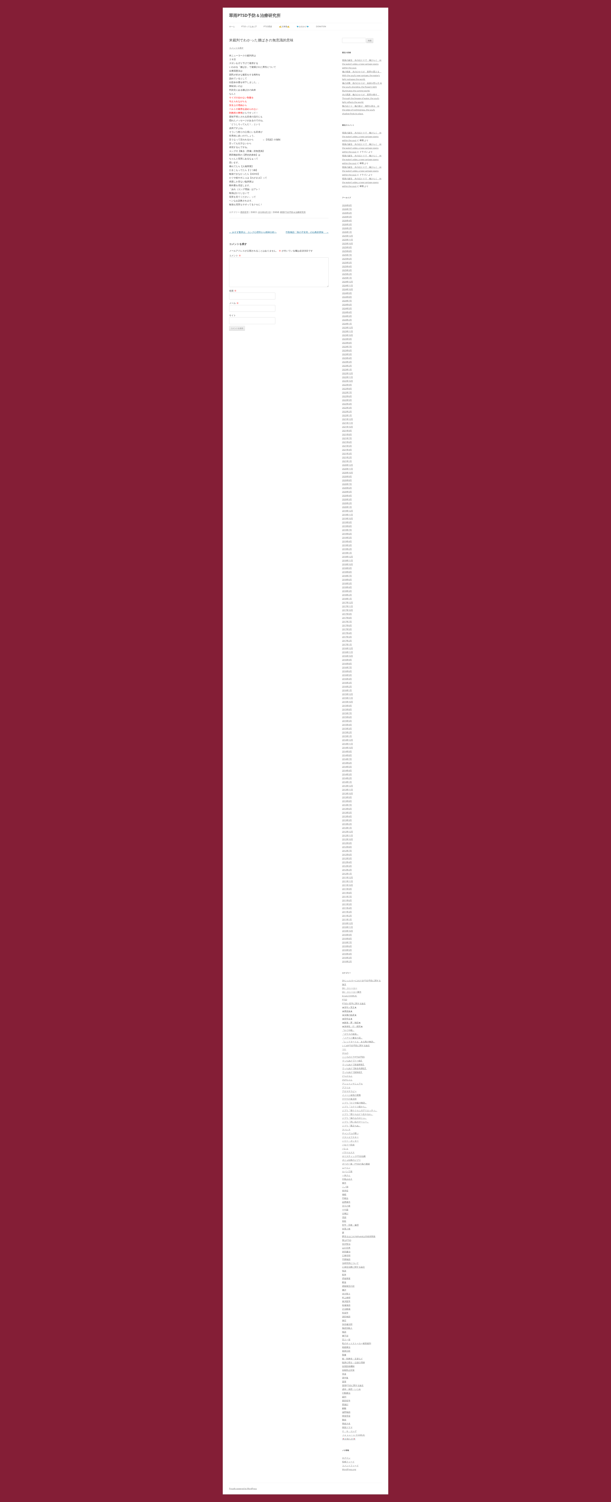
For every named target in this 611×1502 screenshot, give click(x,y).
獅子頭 (345, 1335)
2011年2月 (347, 915)
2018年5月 (347, 583)
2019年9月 (347, 522)
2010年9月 (347, 934)
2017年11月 (347, 606)
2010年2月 (347, 961)
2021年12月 (347, 419)
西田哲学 (244, 212)
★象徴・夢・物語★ (351, 1022)
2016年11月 (347, 652)
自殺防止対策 (348, 1370)
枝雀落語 (346, 1305)
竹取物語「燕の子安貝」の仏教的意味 (307, 232)
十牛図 (345, 1209)
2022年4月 (347, 403)
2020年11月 (347, 468)
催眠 (344, 1194)
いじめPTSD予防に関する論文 (356, 1045)
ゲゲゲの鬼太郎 (349, 1098)
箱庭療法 (346, 1347)
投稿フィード (348, 1461)
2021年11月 (347, 423)
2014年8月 (347, 755)
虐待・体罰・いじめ (351, 1389)
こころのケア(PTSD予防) (353, 1056)
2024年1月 (347, 323)
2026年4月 (347, 220)
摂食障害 (346, 1278)
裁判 (344, 1396)
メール (234, 303)
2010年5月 (347, 950)
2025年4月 (347, 266)
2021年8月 (347, 434)
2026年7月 (347, 209)
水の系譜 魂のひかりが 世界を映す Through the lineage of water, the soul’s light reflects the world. (360, 98)
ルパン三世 (347, 1171)
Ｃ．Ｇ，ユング (349, 1431)
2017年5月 (347, 629)
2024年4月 (347, 312)
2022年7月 (347, 392)
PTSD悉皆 (267, 26)
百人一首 (346, 1339)
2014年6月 (347, 762)
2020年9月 (347, 476)
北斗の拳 (346, 1205)
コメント (235, 255)
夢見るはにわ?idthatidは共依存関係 (358, 1236)
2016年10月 (347, 655)
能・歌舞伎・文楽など (352, 1358)
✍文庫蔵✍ (284, 26)
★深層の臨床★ (349, 1014)
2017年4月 (347, 633)
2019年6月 (347, 533)
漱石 (344, 1320)
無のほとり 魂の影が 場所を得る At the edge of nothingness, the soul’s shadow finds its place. (360, 110)
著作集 (345, 1377)
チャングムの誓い (350, 1133)
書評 (344, 1289)
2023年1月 (347, 369)
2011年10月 (347, 885)
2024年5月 (347, 308)
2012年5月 (347, 858)
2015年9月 (347, 705)
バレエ (345, 1148)
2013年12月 (347, 785)
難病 (344, 1419)
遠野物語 (346, 1412)
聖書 (344, 1354)
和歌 (344, 1221)
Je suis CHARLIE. (349, 995)
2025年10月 (347, 243)
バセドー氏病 (348, 1144)
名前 (232, 290)
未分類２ (346, 1293)
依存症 (345, 1190)
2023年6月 (347, 350)
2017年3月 (347, 636)
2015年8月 (347, 709)
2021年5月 (347, 445)
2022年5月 (347, 400)
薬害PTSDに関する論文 (353, 1385)
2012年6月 (347, 854)
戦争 (344, 1274)
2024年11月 (347, 285)
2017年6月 (347, 625)
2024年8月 (347, 296)
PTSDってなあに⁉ (248, 26)
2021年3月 (347, 453)
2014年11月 (347, 743)
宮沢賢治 (346, 1244)
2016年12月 (347, 648)
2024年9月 (347, 293)
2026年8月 (347, 205)
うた (344, 1049)
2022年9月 (347, 384)
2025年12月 (347, 235)
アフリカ (346, 1087)
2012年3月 (347, 866)
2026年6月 (347, 212)
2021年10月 (347, 426)
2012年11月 (347, 835)
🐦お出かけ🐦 (303, 26)
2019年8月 (347, 526)
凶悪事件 (346, 1202)
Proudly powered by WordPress (243, 1488)
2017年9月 (347, 613)
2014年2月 (347, 778)
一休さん (346, 1175)
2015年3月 (347, 728)
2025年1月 (347, 277)
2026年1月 (347, 232)
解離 (344, 1408)
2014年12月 (347, 740)
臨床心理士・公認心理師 (353, 1362)
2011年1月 (347, 919)
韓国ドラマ (347, 1427)
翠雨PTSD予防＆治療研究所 (255, 15)
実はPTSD (346, 1240)
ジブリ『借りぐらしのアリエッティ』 (359, 1110)
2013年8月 (347, 801)
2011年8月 (347, 892)
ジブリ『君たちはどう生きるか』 (357, 1114)
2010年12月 (347, 923)
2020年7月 (347, 484)
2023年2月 (347, 365)
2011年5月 (347, 904)
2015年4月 (347, 724)
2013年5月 (347, 812)
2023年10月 (347, 335)
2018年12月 (347, 556)
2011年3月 (347, 911)
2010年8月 (347, 938)
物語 (344, 1331)
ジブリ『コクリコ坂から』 (354, 1106)
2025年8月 (347, 251)
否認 (344, 1217)
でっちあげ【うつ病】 (352, 1060)
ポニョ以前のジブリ (351, 1160)
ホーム (232, 26)
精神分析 (346, 1351)
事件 (344, 1183)
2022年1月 (347, 415)
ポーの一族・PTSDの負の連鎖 (356, 1163)
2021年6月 (347, 442)
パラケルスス (348, 1152)
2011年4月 (347, 908)
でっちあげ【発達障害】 (353, 1064)
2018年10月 (347, 564)
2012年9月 (347, 843)
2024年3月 (347, 316)
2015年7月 (347, 713)
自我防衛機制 (348, 1366)
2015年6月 (347, 717)
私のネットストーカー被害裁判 (356, 1343)
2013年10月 (347, 793)
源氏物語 (346, 1316)
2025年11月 (347, 239)
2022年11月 (347, 377)
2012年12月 (347, 831)
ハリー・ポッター (350, 1141)
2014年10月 (347, 747)
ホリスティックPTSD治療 (354, 1156)
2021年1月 (347, 461)
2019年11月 (347, 514)
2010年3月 (347, 957)
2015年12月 (347, 694)
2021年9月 (347, 430)
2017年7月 (347, 621)
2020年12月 (347, 465)
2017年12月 (347, 602)
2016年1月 (347, 690)
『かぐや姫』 (348, 1030)
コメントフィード (350, 1465)
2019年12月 (347, 510)
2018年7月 (347, 575)
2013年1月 (347, 827)
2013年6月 (347, 808)
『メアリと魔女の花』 (352, 1037)
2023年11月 (347, 331)
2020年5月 (347, 491)
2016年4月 (347, 678)
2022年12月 (347, 373)
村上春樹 (346, 1297)
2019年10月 (347, 518)
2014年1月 (347, 782)
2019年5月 (347, 537)
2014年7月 (347, 759)
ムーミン (346, 1167)
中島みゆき (347, 1179)
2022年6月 (347, 396)
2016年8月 (347, 663)
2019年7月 (347, 529)
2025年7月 (347, 254)
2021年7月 (347, 438)
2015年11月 (347, 697)
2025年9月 (347, 247)
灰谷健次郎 (347, 1324)
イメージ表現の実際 (351, 1095)
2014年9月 (347, 751)
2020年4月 (347, 495)
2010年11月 (347, 927)
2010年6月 (347, 946)
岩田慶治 (346, 1251)
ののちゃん (347, 1079)
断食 (344, 1282)
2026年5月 (347, 216)
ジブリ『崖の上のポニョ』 (354, 1118)
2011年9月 (347, 888)
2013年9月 (347, 797)
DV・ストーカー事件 (351, 992)
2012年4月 (347, 862)
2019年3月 (347, 545)
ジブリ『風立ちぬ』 (351, 1125)
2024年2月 (347, 319)
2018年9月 (347, 568)
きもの (345, 1053)
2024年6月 (347, 304)
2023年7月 (347, 346)
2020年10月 (347, 472)
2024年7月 (347, 300)
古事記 (345, 1213)
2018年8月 (347, 571)
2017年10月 (347, 610)
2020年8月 (347, 480)
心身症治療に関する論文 (353, 1267)
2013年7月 (347, 804)
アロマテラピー (349, 1091)
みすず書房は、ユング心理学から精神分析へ (253, 232)
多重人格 (346, 1228)
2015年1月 (347, 736)
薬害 (344, 1381)
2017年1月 (347, 644)
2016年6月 (347, 671)
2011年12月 (347, 877)
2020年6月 (347, 487)
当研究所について (350, 1263)
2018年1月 (347, 598)
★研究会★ (347, 1018)
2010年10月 (347, 930)
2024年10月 (347, 289)
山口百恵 (346, 1247)
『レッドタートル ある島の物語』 (358, 1041)
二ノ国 (345, 1186)
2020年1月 (347, 507)
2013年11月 (347, 789)
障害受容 (346, 1415)
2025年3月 (347, 270)
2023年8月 (347, 342)
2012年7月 (347, 850)
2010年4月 (347, 953)
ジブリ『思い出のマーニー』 (355, 1121)
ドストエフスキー (350, 1137)
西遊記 (345, 1404)
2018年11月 (347, 560)
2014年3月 (347, 774)
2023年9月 (347, 339)
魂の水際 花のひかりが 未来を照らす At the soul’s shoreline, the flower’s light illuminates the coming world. (362, 87)
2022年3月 (347, 407)
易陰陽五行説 (348, 1286)
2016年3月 (347, 682)
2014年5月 (347, 766)
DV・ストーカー (349, 988)
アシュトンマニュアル (352, 1083)
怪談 (344, 1270)
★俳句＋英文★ (349, 1007)
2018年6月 (347, 579)
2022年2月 (347, 411)
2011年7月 (347, 896)
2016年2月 (347, 686)
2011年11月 (347, 881)
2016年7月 (347, 667)
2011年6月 (347, 900)
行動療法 (346, 1393)
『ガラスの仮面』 (350, 1034)
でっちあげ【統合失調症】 (354, 1068)
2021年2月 (347, 457)
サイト (232, 315)
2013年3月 (347, 820)
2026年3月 (347, 224)
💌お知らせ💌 (348, 1438)
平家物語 (346, 1259)
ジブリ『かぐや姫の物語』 (354, 1102)
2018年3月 (347, 591)
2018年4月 (347, 587)
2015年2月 (347, 732)
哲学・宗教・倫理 (350, 1225)
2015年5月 (347, 720)
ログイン (346, 1457)
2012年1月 (347, 873)
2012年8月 (347, 846)
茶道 (344, 1373)
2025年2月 (347, 274)
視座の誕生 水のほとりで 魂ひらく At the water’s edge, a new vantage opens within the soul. (361, 64)
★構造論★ (347, 1011)
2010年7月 (347, 942)
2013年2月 (347, 824)
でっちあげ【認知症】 (352, 1072)
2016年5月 (347, 675)
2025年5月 (347, 262)
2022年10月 (347, 381)
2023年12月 (347, 327)
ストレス (346, 1129)
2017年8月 (347, 617)
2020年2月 (347, 503)
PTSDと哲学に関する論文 (354, 1003)
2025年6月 (347, 258)
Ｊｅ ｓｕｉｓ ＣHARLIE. (353, 1435)
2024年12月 (347, 281)
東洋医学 (346, 1301)
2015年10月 (347, 701)
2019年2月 (347, 549)
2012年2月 (347, 869)
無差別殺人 (347, 1328)
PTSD (344, 999)
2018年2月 (347, 594)
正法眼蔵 (346, 1309)
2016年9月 (347, 659)
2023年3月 (347, 361)
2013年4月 (347, 816)
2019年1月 (347, 552)
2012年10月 (347, 839)
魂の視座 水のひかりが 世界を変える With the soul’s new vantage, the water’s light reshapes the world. (361, 75)
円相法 (345, 1198)
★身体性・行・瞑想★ (352, 1026)
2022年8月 (347, 388)
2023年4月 (347, 358)
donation (321, 26)
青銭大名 (346, 1423)
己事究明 (346, 1255)
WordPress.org (349, 1469)
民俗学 (345, 1312)
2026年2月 (347, 228)
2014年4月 (347, 770)
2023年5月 (347, 354)
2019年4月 (347, 541)
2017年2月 (347, 640)
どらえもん (347, 1076)
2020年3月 (347, 499)
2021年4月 (347, 449)
